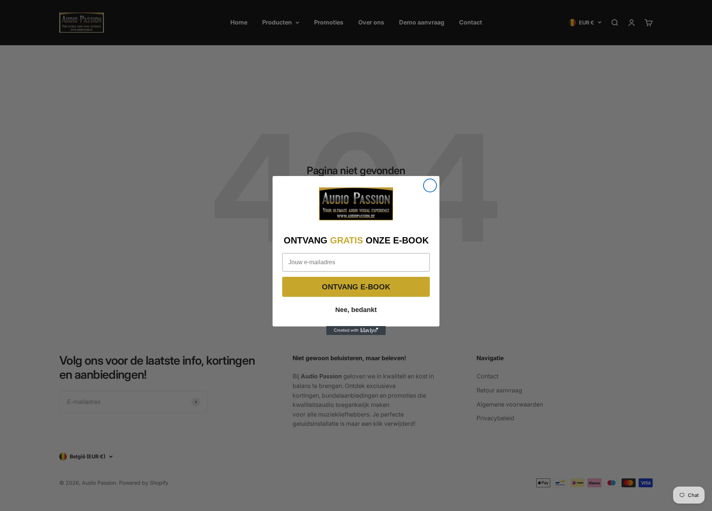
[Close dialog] (429, 185)
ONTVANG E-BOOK (356, 286)
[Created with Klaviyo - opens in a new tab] (356, 330)
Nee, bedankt (356, 309)
